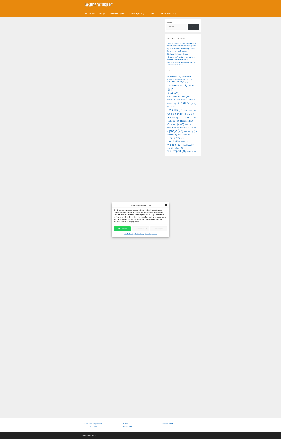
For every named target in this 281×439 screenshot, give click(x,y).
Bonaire (173, 93)
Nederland (187, 121)
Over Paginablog (151, 234)
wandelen (124, 133)
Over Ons (89, 423)
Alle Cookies (122, 229)
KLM (193, 118)
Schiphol (192, 127)
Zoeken (169, 22)
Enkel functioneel (140, 229)
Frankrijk (175, 110)
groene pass (110, 224)
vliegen (117, 133)
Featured (90, 407)
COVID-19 (95, 133)
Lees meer (91, 124)
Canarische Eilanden (178, 96)
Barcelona (173, 82)
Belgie (184, 82)
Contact (152, 13)
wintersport (176, 151)
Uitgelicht (90, 310)
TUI (171, 137)
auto (189, 79)
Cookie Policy (139, 234)
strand (172, 135)
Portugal (171, 127)
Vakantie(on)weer (117, 13)
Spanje (175, 131)
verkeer (184, 141)
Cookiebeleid (128, 234)
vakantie (173, 141)
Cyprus (191, 99)
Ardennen (181, 79)
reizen (112, 133)
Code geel (171, 99)
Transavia (184, 135)
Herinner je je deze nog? (103, 41)
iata (98, 410)
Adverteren (127, 426)
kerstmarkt (184, 118)
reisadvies (182, 127)
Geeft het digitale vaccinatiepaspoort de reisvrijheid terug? (100, 242)
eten (180, 107)
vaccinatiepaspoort (108, 313)
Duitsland (186, 103)
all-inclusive (174, 76)
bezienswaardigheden (181, 87)
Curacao (181, 99)
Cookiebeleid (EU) (168, 13)
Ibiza (190, 114)
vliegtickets (188, 145)
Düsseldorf (172, 107)
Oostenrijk (175, 124)
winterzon (191, 151)
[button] (166, 205)
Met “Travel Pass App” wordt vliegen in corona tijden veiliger (100, 331)
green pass (101, 224)
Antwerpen (171, 79)
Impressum (97, 423)
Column (89, 130)
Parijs (188, 124)
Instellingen (159, 229)
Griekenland (176, 113)
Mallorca (173, 121)
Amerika (186, 77)
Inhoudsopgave (91, 426)
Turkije (180, 138)
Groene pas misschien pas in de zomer (99, 151)
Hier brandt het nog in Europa (177, 54)
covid (89, 133)
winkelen (178, 148)
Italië (172, 117)
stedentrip (190, 131)
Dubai (171, 103)
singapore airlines (107, 410)
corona (89, 224)
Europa (102, 13)
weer (170, 148)
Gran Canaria (104, 133)
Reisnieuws (90, 13)
